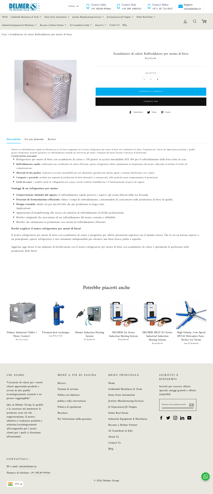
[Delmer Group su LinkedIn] (182, 418)
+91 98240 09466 (101, 8)
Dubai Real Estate (144, 17)
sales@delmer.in (28, 466)
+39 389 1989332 (131, 8)
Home (111, 383)
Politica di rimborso (69, 395)
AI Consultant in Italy (80, 25)
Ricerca (62, 383)
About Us (99, 25)
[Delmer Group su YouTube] (189, 418)
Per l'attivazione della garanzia (75, 419)
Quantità (150, 73)
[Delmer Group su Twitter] (168, 418)
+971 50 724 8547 (162, 8)
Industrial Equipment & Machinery (127, 419)
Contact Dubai (160, 4)
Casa (4, 35)
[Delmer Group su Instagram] (175, 418)
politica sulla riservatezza (72, 401)
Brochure (63, 413)
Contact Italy (129, 4)
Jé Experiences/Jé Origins (119, 17)
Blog (125, 25)
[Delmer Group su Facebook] (161, 418)
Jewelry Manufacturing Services (87, 17)
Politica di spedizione (69, 407)
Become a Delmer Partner (52, 25)
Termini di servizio (68, 389)
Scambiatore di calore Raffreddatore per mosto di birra (41, 35)
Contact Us (114, 25)
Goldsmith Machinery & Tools (25, 17)
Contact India (98, 4)
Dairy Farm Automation (55, 17)
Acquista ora (151, 101)
